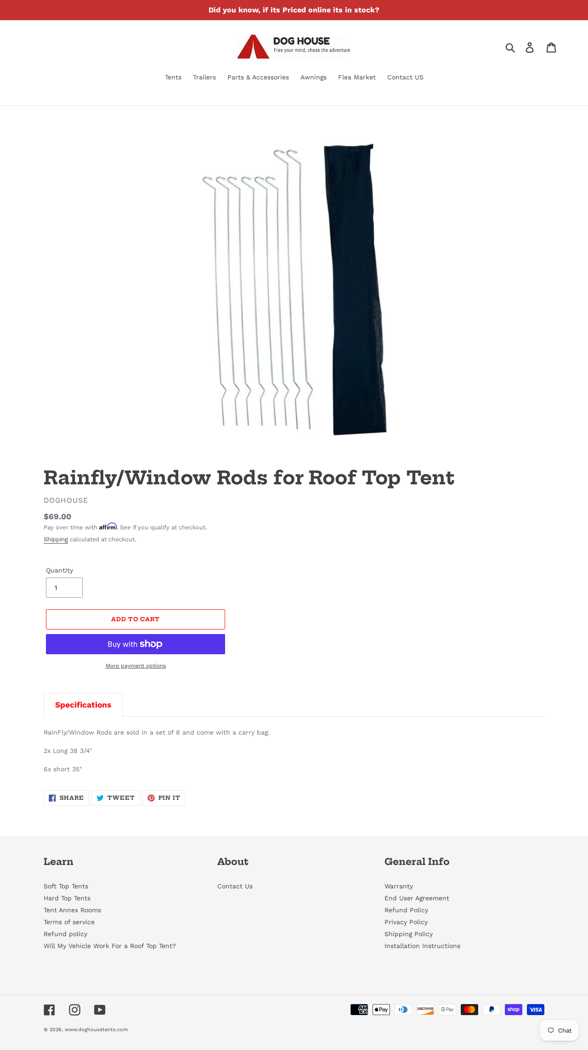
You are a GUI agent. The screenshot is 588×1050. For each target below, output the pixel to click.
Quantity (59, 570)
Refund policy (65, 934)
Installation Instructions (422, 945)
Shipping (56, 539)
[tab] (83, 704)
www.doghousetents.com (96, 1030)
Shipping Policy (408, 934)
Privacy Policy (406, 922)
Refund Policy (406, 910)
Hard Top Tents (67, 898)
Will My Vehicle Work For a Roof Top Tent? (110, 945)
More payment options (136, 666)
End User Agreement (416, 898)
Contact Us (235, 886)
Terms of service (69, 922)
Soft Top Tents (66, 886)
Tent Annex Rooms (72, 910)
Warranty (398, 886)
